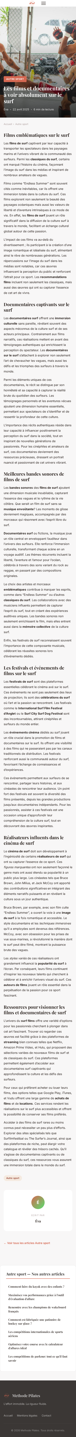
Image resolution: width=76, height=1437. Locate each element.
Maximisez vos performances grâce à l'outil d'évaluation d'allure (36, 1297)
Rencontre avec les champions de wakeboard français (37, 1309)
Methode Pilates (26, 1395)
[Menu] (43, 3)
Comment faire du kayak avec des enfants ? (36, 1286)
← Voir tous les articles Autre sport (27, 1243)
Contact (46, 1415)
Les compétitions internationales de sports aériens (35, 1334)
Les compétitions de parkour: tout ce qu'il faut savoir (37, 1358)
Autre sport (15, 79)
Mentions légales (27, 1415)
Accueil (8, 124)
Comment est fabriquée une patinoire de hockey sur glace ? (34, 1321)
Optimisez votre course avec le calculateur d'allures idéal (35, 1346)
